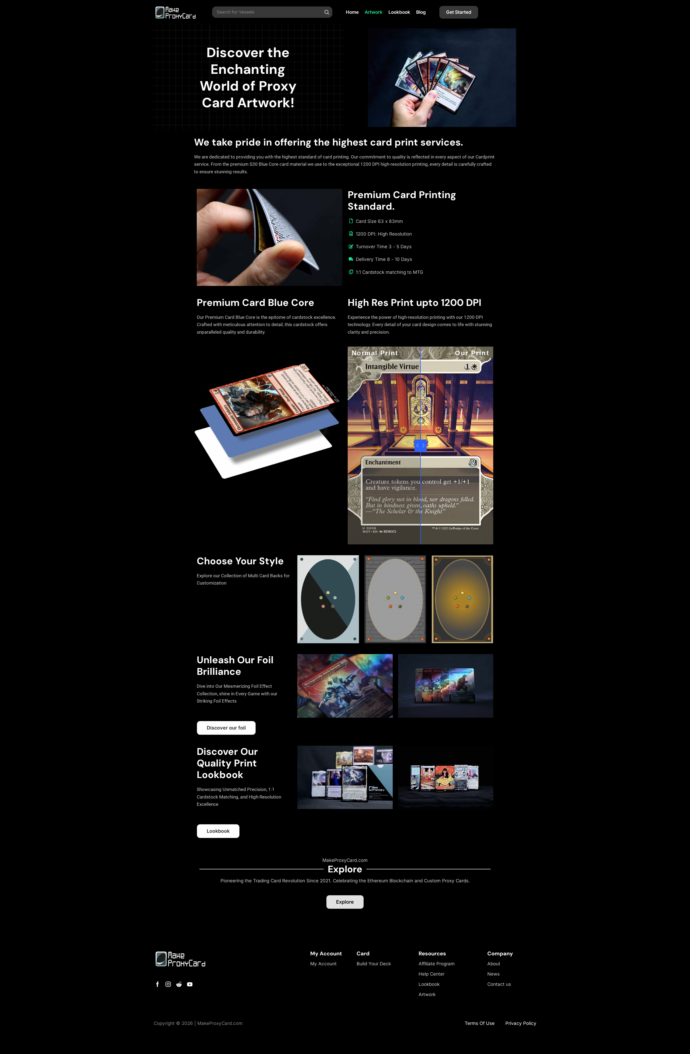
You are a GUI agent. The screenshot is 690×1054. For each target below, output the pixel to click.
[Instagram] (168, 984)
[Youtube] (189, 984)
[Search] (327, 12)
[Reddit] (179, 984)
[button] (458, 12)
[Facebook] (157, 984)
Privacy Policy (520, 1023)
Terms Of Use (480, 1023)
